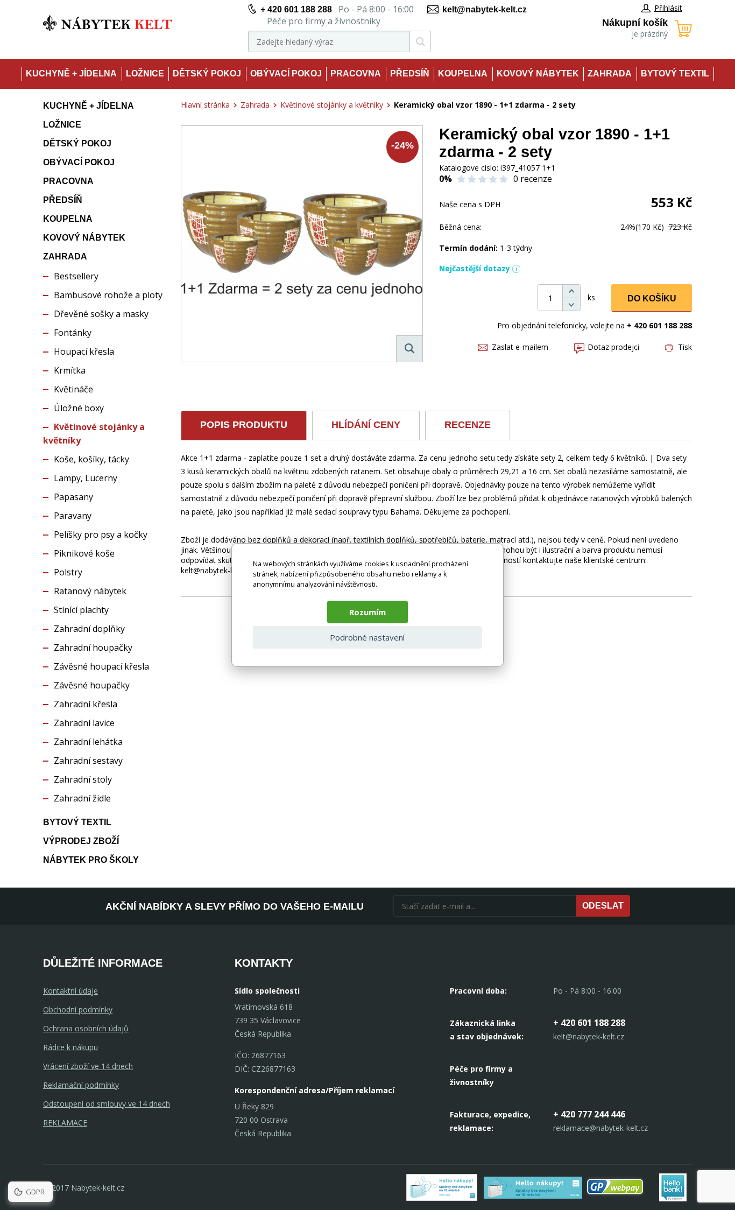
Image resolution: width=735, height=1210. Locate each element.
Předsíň (409, 73)
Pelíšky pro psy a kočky (100, 534)
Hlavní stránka (205, 105)
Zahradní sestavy (88, 760)
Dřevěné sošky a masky (101, 314)
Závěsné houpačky (92, 685)
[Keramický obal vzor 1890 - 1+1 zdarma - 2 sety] (301, 244)
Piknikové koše (84, 553)
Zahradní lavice (84, 723)
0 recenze (532, 179)
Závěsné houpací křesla (101, 666)
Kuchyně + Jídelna (71, 73)
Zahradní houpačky (93, 647)
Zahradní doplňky (89, 629)
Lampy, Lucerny (85, 478)
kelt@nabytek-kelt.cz (484, 9)
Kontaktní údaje (70, 991)
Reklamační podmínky (81, 1085)
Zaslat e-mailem (520, 347)
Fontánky (72, 333)
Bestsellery (76, 276)
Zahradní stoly (83, 779)
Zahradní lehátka (88, 742)
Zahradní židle (82, 798)
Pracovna (355, 73)
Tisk (685, 347)
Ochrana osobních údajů (86, 1028)
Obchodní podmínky (77, 1009)
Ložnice (145, 73)
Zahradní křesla (85, 704)
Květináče (73, 389)
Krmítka (70, 370)
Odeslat (603, 905)
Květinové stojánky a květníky (331, 105)
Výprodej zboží (81, 841)
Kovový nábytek (538, 73)
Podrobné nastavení (367, 637)
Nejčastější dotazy (474, 268)
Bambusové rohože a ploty (108, 295)
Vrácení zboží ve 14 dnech (88, 1066)
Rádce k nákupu (70, 1047)
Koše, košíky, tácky (91, 459)
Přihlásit (668, 8)
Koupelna (462, 73)
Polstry (68, 572)
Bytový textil (675, 73)
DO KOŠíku (651, 298)
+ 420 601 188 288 (296, 9)
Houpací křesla (84, 351)
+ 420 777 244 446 (589, 1114)
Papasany (73, 497)
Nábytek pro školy (91, 859)
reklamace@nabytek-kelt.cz (600, 1128)
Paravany (72, 516)
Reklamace (65, 1122)
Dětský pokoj (207, 73)
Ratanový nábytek (90, 591)
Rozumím (367, 612)
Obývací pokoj (286, 73)
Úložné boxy (79, 408)
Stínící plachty (81, 610)
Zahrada (610, 73)
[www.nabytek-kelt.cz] (107, 23)
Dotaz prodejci (613, 347)
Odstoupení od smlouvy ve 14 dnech (106, 1104)
